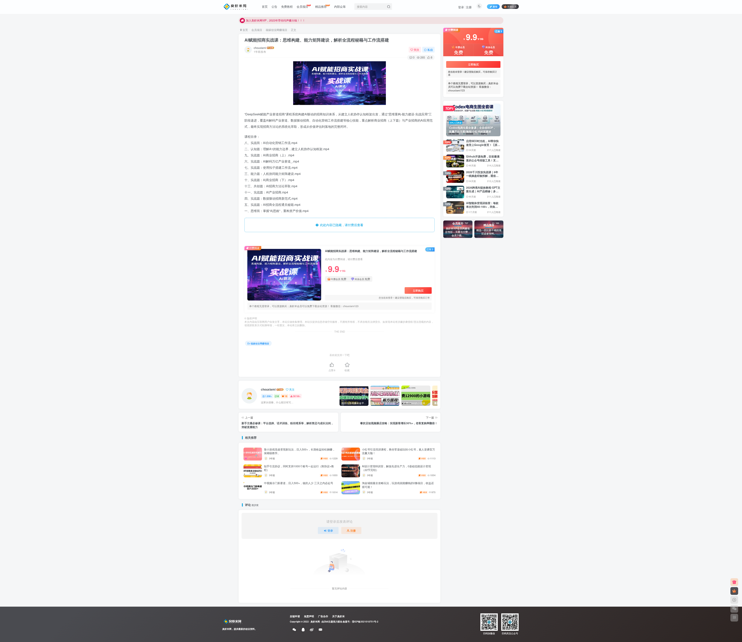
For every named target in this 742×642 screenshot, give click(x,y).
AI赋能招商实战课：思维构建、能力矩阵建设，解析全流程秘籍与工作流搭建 (316, 40)
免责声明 (309, 616)
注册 (469, 7)
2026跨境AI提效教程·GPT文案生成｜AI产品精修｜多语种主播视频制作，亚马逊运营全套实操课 (483, 193)
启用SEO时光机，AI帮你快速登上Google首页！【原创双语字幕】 (483, 144)
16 (286, 396)
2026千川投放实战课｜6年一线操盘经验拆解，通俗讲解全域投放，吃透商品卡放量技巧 (482, 177)
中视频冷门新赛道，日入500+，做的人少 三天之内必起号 (298, 483)
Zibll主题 (328, 621)
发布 (495, 6)
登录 (461, 7)
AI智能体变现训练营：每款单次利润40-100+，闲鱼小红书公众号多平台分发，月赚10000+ (482, 208)
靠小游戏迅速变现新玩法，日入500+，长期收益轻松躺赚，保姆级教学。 (299, 451)
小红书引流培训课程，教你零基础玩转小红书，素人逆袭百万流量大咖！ (398, 451)
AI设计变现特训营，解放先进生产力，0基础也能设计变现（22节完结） (396, 468)
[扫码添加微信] (734, 609)
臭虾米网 (315, 621)
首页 (245, 30)
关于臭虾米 (338, 616)
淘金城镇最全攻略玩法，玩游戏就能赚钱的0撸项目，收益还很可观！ (398, 485)
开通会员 (512, 6)
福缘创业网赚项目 (276, 30)
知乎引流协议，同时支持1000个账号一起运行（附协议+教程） (299, 468)
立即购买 (418, 290)
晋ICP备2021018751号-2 (365, 621)
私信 (430, 50)
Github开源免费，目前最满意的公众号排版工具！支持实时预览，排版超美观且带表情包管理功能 (482, 162)
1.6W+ (268, 396)
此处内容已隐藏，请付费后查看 (340, 225)
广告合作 (323, 616)
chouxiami (260, 48)
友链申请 (295, 616)
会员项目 (256, 30)
